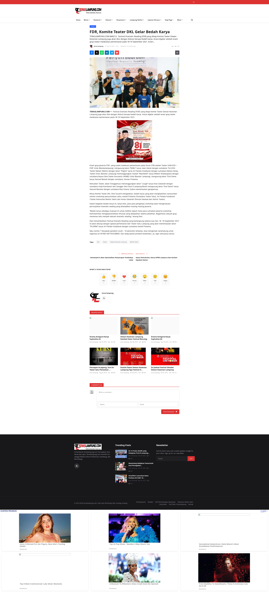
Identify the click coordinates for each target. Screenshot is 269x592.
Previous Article (127, 254)
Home (78, 20)
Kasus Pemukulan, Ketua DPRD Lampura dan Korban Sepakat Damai (156, 258)
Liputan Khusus (154, 20)
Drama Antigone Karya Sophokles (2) (99, 338)
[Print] (177, 53)
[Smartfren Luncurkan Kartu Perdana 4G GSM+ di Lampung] (121, 479)
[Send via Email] (117, 53)
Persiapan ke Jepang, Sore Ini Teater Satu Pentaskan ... (102, 368)
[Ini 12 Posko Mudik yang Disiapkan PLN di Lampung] (121, 454)
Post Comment (168, 412)
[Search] (192, 20)
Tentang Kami (141, 502)
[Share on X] (97, 53)
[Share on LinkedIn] (107, 53)
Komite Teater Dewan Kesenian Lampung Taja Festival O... (133, 368)
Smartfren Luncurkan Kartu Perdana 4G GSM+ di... (138, 477)
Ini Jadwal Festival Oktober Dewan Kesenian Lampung (162, 368)
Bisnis (86, 20)
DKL (98, 242)
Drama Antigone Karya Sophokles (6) (160, 338)
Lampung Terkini (136, 20)
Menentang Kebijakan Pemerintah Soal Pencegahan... (141, 464)
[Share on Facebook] (92, 53)
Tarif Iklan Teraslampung (177, 504)
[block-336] (134, 141)
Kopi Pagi (168, 20)
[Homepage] (88, 11)
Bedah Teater (134, 242)
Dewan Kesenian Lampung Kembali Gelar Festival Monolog (133, 338)
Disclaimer (163, 504)
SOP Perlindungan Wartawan (165, 502)
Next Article (140, 254)
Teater (105, 242)
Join (191, 459)
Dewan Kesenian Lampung (118, 242)
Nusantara (120, 20)
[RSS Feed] (104, 298)
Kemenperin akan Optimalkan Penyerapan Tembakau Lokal (111, 258)
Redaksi (150, 502)
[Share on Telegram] (112, 53)
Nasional (97, 20)
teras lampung (107, 293)
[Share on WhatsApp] (102, 53)
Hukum (108, 20)
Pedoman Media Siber (185, 502)
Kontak (190, 504)
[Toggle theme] (194, 2)
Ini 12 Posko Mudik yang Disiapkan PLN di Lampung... (139, 452)
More (179, 20)
